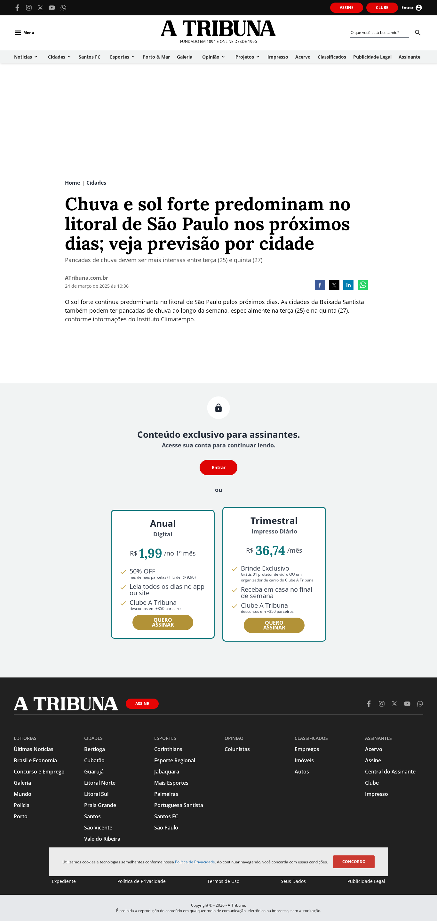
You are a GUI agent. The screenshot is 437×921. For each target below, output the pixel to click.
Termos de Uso (223, 881)
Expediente (64, 881)
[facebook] (320, 286)
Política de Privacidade (195, 862)
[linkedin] (348, 286)
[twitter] (334, 286)
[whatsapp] (363, 286)
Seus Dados (293, 881)
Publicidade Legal (366, 881)
